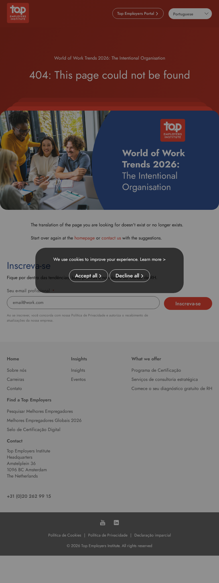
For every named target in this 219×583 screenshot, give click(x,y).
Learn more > (153, 259)
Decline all (127, 275)
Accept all (86, 275)
